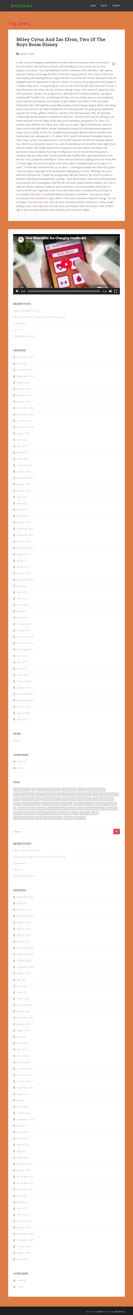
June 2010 (22, 655)
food (65, 799)
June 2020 (22, 446)
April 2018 (22, 509)
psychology (29, 813)
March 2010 (23, 674)
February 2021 (24, 395)
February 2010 (24, 681)
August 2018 (23, 490)
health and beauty (31, 803)
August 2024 (23, 382)
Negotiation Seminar (24, 336)
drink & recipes (84, 794)
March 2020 (23, 458)
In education (19, 323)
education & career (109, 794)
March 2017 (23, 566)
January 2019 (23, 484)
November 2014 (25, 636)
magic (31, 808)
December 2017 (25, 528)
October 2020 (24, 420)
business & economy (23, 794)
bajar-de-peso (69, 789)
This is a (17, 329)
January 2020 (23, 471)
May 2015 (22, 611)
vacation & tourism (53, 818)
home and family (50, 803)
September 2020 (25, 427)
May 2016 (22, 598)
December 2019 (25, 477)
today (94, 813)
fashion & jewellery (31, 799)
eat (95, 794)
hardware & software (103, 799)
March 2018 (23, 516)
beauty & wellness (96, 789)
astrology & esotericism (48, 789)
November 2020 (25, 414)
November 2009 (25, 700)
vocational (80, 818)
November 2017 (25, 535)
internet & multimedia (106, 803)
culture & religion (66, 794)
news (80, 808)
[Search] (116, 831)
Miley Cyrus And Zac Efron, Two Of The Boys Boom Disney (60, 41)
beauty (82, 789)
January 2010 (23, 687)
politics (17, 813)
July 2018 (21, 496)
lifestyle (21, 808)
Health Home (21, 6)
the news (85, 813)
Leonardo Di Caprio (44, 198)
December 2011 (25, 643)
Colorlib (99, 1311)
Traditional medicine (23, 818)
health (17, 803)
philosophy (111, 808)
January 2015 (23, 630)
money (72, 808)
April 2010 (22, 668)
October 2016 (24, 573)
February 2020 (24, 465)
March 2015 (23, 617)
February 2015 (24, 624)
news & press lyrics (94, 808)
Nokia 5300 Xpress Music (26, 310)
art (33, 789)
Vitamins (68, 818)
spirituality (64, 813)
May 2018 (22, 503)
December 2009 (25, 693)
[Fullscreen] (115, 291)
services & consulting (47, 813)
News (20, 767)
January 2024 (23, 388)
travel (38, 818)
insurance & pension (83, 803)
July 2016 (21, 585)
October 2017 (24, 541)
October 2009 (24, 706)
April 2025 (22, 363)
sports (75, 813)
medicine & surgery (57, 808)
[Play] (17, 291)
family (17, 799)
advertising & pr (21, 789)
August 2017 (23, 554)
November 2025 (25, 357)
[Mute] (110, 291)
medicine (41, 808)
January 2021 (23, 401)
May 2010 (22, 662)
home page (66, 803)
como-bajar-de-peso (46, 794)
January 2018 (23, 522)
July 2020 (21, 439)
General (21, 761)
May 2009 (22, 719)
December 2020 (25, 407)
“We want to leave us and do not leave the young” (39, 317)
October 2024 (24, 369)
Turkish (116, 5)
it (14, 808)
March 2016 (23, 604)
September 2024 (25, 376)
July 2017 (21, 560)
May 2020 (22, 452)
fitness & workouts (51, 799)
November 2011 (25, 649)
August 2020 (23, 433)
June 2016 (22, 592)
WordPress (120, 1311)
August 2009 (23, 713)
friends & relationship (80, 799)
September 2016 (25, 579)
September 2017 (25, 547)
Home (93, 5)
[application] (66, 264)
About (104, 5)
